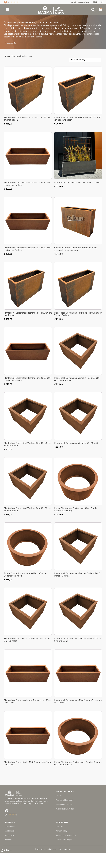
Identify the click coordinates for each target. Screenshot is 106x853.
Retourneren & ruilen (64, 804)
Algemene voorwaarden (66, 835)
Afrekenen (9, 835)
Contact (59, 795)
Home (7, 56)
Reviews (8, 839)
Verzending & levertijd (65, 809)
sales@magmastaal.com (81, 2)
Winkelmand (10, 831)
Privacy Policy (61, 831)
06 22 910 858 (98, 2)
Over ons (59, 826)
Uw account (10, 826)
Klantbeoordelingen (64, 839)
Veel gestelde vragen (64, 800)
